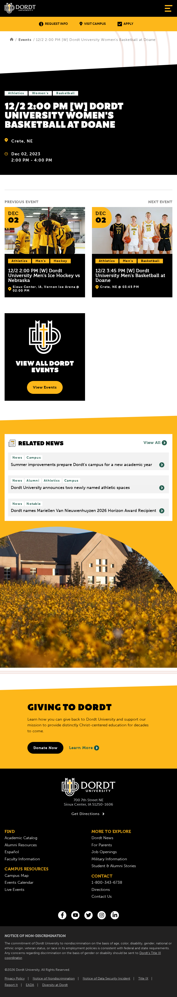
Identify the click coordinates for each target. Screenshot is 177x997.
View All (152, 442)
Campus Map (17, 875)
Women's (40, 93)
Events (25, 39)
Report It (11, 985)
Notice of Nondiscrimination (54, 978)
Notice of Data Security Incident (106, 978)
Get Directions (85, 814)
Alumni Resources (21, 845)
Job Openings (104, 851)
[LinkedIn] (115, 915)
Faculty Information (22, 859)
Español (12, 851)
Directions (100, 889)
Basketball (65, 93)
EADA (30, 985)
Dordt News (102, 837)
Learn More (81, 747)
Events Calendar (19, 882)
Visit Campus (95, 24)
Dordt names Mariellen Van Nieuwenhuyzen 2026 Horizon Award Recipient (83, 510)
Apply (128, 24)
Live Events (14, 889)
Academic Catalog (21, 837)
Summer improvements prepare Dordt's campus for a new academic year (81, 464)
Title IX (143, 978)
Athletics (16, 93)
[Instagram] (101, 915)
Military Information (109, 859)
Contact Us (101, 896)
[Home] (11, 39)
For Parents (101, 845)
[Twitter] (88, 915)
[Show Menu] (168, 8)
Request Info (56, 24)
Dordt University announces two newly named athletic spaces (70, 487)
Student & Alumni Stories (113, 865)
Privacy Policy (15, 978)
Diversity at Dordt (55, 985)
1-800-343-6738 (106, 882)
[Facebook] (62, 915)
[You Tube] (75, 915)
